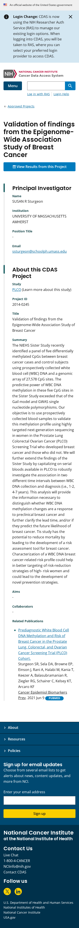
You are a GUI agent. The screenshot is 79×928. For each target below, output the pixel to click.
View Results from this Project (41, 166)
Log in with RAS (38, 94)
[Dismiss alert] (71, 17)
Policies (14, 750)
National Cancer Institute (22, 912)
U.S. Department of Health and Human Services (38, 902)
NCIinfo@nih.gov (17, 866)
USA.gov (9, 917)
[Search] (70, 85)
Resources (16, 739)
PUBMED (54, 698)
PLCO (16, 289)
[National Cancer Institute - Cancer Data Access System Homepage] (39, 74)
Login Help (61, 94)
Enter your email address (24, 792)
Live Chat (11, 855)
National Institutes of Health (24, 907)
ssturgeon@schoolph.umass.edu (39, 251)
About (13, 727)
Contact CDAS (15, 872)
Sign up (39, 813)
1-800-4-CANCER (17, 860)
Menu (13, 85)
